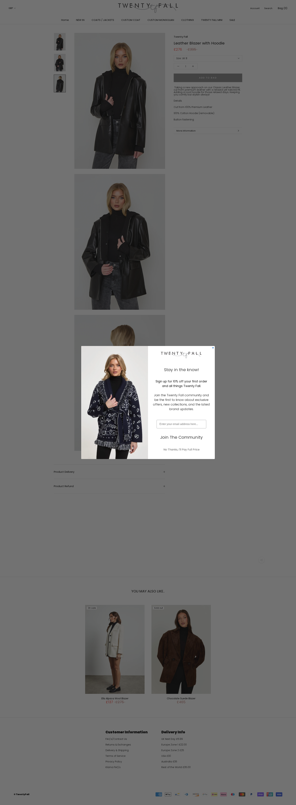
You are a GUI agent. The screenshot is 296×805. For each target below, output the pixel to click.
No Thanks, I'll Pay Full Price (181, 449)
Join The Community (181, 437)
